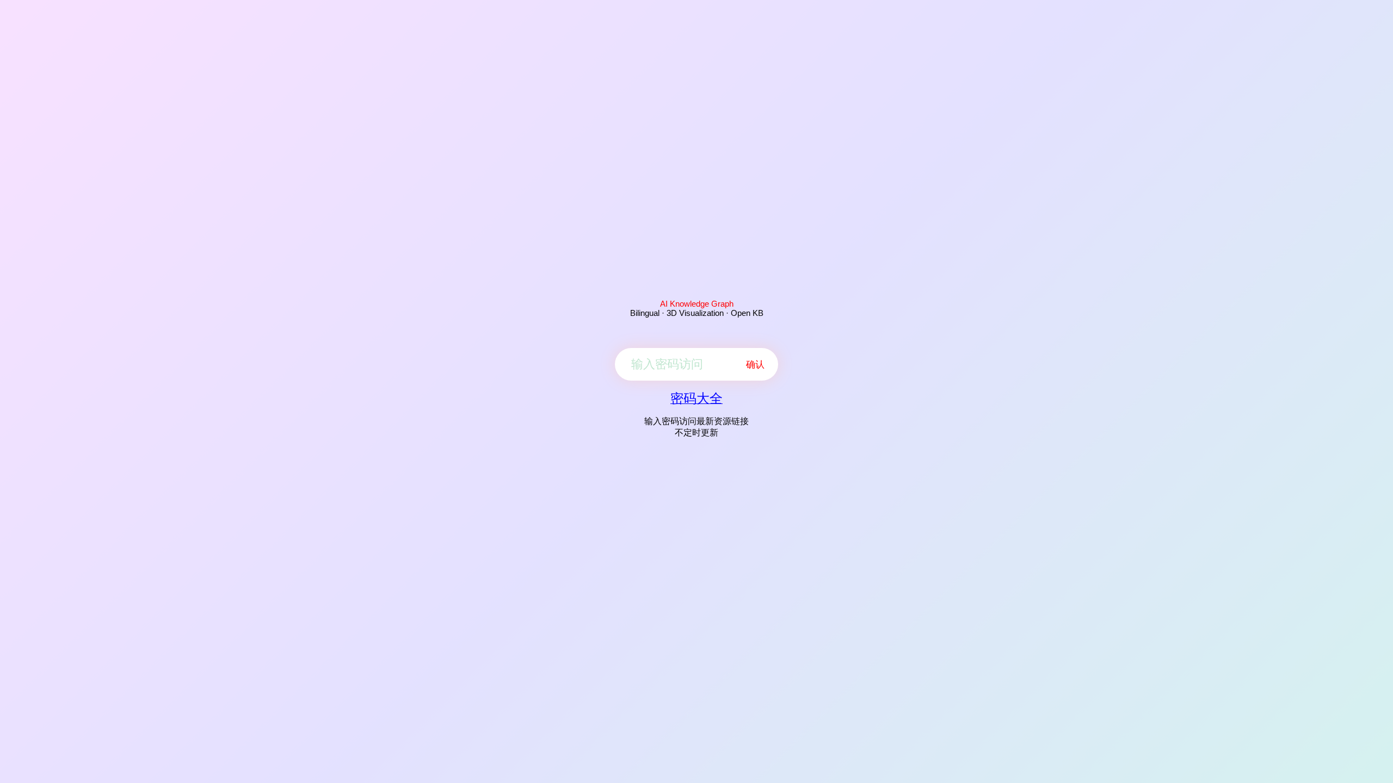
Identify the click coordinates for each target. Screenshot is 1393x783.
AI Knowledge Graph (697, 303)
